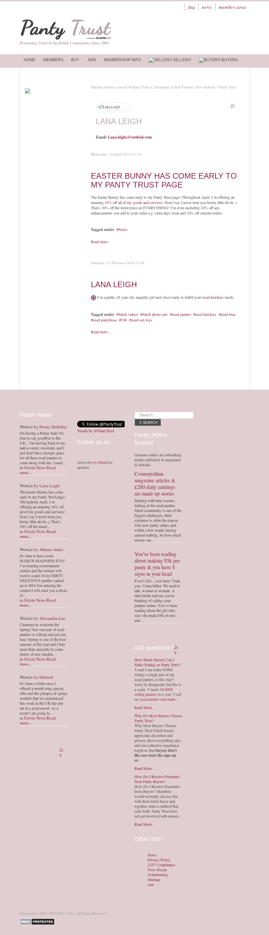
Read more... (101, 241)
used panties (181, 314)
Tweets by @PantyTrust (95, 430)
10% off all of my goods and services (133, 202)
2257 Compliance (161, 864)
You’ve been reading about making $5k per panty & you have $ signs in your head (157, 563)
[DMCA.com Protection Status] (38, 921)
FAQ (191, 7)
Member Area (232, 7)
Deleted (46, 677)
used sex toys (141, 319)
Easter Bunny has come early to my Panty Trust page (164, 180)
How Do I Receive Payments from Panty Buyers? (157, 779)
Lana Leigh (114, 284)
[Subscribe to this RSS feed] (233, 106)
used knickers (213, 297)
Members (53, 60)
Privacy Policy (159, 859)
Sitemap (154, 879)
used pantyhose (105, 319)
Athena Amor (51, 549)
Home (29, 60)
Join (91, 60)
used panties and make (158, 699)
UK (124, 319)
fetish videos (128, 314)
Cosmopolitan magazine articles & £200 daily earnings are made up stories (154, 483)
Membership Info (122, 60)
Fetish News (35, 467)
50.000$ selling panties (153, 692)
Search (150, 422)
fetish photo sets (155, 314)
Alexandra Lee (52, 618)
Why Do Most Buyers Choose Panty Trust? (158, 718)
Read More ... (145, 707)
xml (151, 884)
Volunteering (158, 874)
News (207, 7)
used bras (228, 314)
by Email (100, 462)
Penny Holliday (53, 427)
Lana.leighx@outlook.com (130, 137)
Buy (75, 60)
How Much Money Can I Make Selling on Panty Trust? (157, 662)
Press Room (157, 869)
